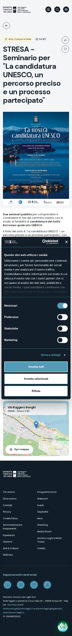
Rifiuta (36, 390)
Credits (41, 548)
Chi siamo (9, 492)
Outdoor (7, 541)
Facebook (7, 584)
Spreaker (47, 584)
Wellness (8, 554)
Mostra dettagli (51, 354)
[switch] (62, 317)
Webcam (42, 498)
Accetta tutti (36, 366)
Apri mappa (21, 449)
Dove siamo (9, 498)
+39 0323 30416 (15, 604)
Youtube (34, 584)
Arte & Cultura (10, 548)
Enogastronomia (46, 492)
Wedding (42, 524)
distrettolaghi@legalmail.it (48, 608)
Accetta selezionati (36, 378)
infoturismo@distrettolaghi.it (18, 608)
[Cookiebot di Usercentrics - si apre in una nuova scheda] (43, 241)
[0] (65, 49)
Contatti (7, 505)
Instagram (20, 584)
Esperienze (9, 535)
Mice (39, 518)
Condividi (65, 40)
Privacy (7, 511)
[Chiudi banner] (66, 242)
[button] (36, 424)
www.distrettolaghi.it (13, 612)
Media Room (44, 531)
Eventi (6, 25)
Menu (66, 9)
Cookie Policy (10, 518)
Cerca (57, 9)
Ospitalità (42, 511)
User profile (48, 9)
